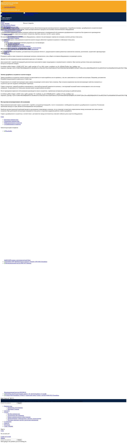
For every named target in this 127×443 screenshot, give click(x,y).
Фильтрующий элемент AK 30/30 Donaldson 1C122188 (30, 394)
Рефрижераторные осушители (13, 122)
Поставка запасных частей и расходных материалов (23, 420)
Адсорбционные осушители (12, 124)
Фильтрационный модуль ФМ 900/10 (15, 392)
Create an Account (6, 436)
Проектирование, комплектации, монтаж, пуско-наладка (24, 47)
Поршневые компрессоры (11, 121)
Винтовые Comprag (13, 38)
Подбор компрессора (14, 414)
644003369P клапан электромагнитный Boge (17, 260)
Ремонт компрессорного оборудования (19, 46)
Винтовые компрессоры (11, 119)
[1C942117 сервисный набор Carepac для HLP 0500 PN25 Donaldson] (12, 395)
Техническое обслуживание (16, 415)
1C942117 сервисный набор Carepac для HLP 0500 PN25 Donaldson (39, 395)
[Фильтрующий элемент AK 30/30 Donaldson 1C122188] (9, 394)
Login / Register (8, 426)
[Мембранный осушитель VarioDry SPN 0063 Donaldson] (9, 261)
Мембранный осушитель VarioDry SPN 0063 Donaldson (31, 261)
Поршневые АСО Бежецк (15, 407)
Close (2, 116)
